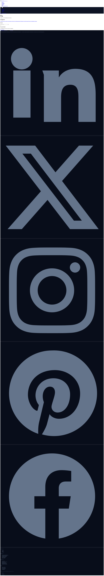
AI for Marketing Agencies (33, 21)
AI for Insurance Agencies (10, 21)
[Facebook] (52, 547)
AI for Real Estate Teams (26, 21)
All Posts (1, 21)
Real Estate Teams (4, 563)
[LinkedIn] (52, 135)
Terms (3, 572)
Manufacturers (4, 562)
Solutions (3, 9)
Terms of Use (3, 567)
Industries (3, 10)
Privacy (3, 573)
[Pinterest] (52, 444)
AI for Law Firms (5, 21)
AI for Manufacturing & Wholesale (18, 21)
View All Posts (2, 29)
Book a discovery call (3, 13)
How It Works (4, 557)
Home (3, 2)
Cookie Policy (4, 568)
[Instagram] (52, 341)
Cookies (3, 574)
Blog (2, 5)
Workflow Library (4, 556)
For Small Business (4, 555)
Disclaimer (3, 569)
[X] (52, 238)
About (3, 4)
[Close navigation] (2, 7)
